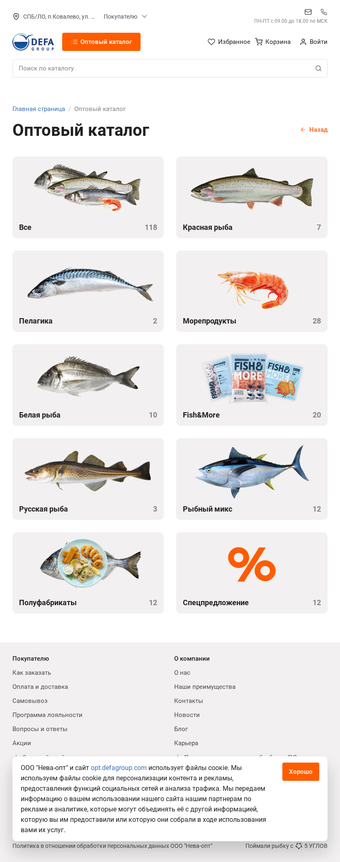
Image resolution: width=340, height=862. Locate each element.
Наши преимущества (205, 687)
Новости (187, 715)
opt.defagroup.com (119, 768)
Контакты (188, 701)
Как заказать (31, 672)
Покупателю (120, 16)
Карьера (186, 743)
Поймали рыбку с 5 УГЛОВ (286, 846)
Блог (181, 729)
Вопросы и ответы (40, 729)
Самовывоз (30, 701)
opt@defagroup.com (308, 12)
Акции (21, 743)
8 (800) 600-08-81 (324, 12)
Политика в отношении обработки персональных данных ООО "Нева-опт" (112, 846)
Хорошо (301, 771)
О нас (182, 672)
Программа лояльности (47, 715)
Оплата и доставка (40, 687)
